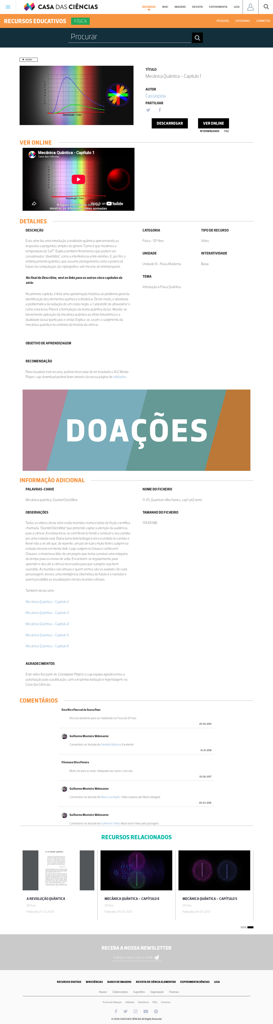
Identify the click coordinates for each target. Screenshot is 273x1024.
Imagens (180, 7)
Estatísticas (143, 1002)
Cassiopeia (155, 96)
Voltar (28, 59)
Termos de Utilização (112, 1002)
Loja (237, 7)
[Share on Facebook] (159, 110)
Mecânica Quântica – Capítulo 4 (47, 624)
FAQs (154, 1002)
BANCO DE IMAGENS (119, 982)
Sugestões (139, 992)
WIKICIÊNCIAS (94, 982)
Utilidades (130, 1002)
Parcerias (174, 992)
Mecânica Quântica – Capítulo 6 (47, 646)
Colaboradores (120, 992)
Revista (197, 7)
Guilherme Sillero (110, 823)
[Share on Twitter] (148, 110)
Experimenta (218, 7)
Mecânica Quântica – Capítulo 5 (47, 635)
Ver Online (213, 123)
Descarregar (170, 123)
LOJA (217, 982)
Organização (157, 992)
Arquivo (103, 992)
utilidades (120, 377)
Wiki (165, 7)
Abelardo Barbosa (111, 744)
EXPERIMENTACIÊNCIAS (195, 982)
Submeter (263, 21)
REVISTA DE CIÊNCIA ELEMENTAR (156, 982)
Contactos (165, 1002)
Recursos (149, 7)
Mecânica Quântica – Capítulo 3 (47, 612)
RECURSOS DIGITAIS (69, 982)
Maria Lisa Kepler (110, 797)
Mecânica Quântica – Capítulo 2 (47, 601)
